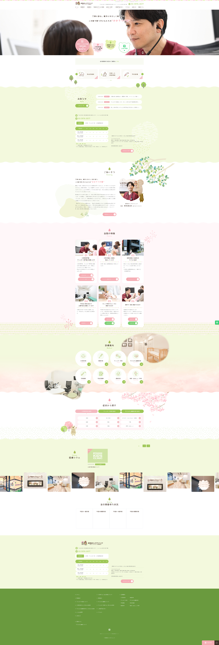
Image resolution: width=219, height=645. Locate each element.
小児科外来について (85, 275)
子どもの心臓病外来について (108, 279)
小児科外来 (123, 597)
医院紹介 (83, 7)
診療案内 (89, 7)
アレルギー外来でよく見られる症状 (106, 605)
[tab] (109, 80)
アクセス (128, 7)
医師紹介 (79, 598)
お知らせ (134, 7)
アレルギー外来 (124, 600)
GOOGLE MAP (126, 150)
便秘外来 (122, 605)
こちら (117, 61)
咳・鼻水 (108, 418)
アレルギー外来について (85, 279)
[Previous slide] (76, 74)
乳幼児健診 (132, 602)
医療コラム (141, 7)
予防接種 (122, 602)
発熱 (87, 418)
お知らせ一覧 (81, 105)
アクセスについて (132, 279)
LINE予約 (109, 323)
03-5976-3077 (84, 118)
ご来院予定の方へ (119, 7)
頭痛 (87, 426)
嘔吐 (109, 422)
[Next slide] (142, 74)
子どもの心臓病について (103, 601)
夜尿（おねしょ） (130, 426)
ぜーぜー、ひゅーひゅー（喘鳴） (130, 418)
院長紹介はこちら (109, 214)
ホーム (76, 7)
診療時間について (85, 323)
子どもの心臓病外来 (134, 600)
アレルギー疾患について (82, 601)
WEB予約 (209, 642)
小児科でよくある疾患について (105, 594)
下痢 (130, 422)
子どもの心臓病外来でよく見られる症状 (86, 608)
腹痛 (87, 422)
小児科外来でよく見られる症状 (84, 605)
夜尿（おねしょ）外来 (134, 605)
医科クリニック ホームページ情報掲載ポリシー (109, 633)
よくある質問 (80, 612)
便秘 (109, 426)
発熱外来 (132, 597)
